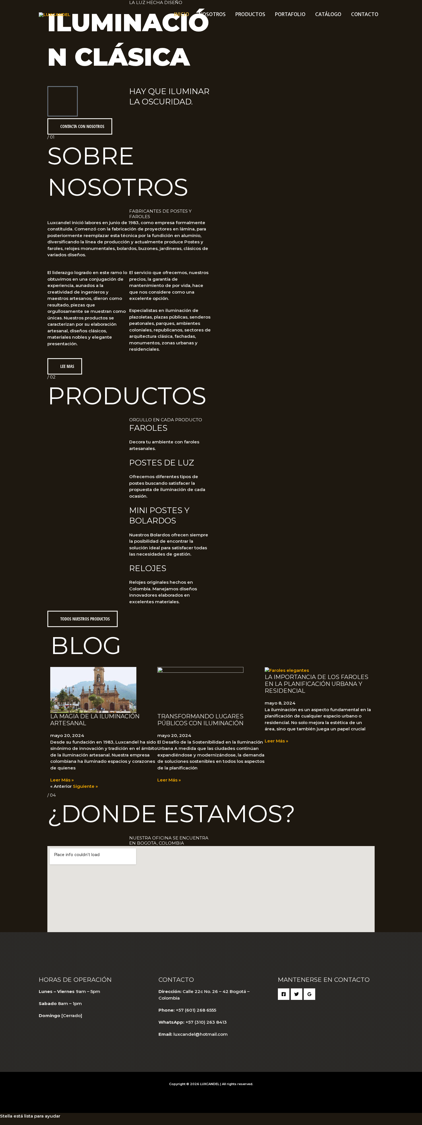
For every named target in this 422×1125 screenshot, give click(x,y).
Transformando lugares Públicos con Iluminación (200, 720)
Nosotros (212, 14)
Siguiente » (85, 786)
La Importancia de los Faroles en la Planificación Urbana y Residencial (316, 684)
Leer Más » (62, 780)
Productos (250, 14)
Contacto (364, 14)
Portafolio (290, 14)
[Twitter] (296, 994)
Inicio (181, 14)
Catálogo (328, 14)
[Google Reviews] (309, 994)
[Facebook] (283, 994)
